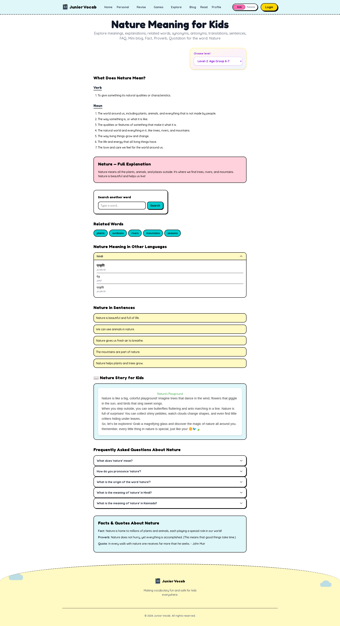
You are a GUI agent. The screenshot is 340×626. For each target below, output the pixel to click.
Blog (192, 7)
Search (155, 205)
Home (108, 7)
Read (204, 7)
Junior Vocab (83, 7)
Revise (141, 7)
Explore (176, 7)
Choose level (202, 53)
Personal (123, 7)
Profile (216, 7)
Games (158, 7)
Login (269, 7)
